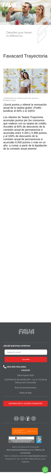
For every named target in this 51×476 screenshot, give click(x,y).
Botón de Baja (26, 393)
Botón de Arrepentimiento (25, 387)
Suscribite (26, 359)
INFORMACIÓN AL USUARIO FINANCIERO (25, 404)
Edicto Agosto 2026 (25, 375)
